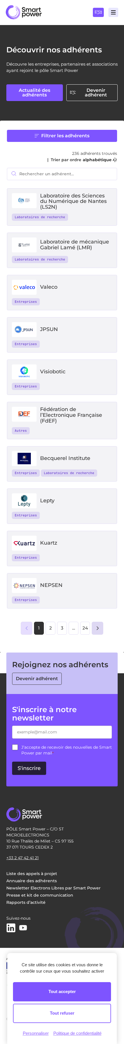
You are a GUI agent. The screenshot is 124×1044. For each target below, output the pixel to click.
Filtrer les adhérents (65, 135)
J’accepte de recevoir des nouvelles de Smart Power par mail (66, 750)
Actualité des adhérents (34, 93)
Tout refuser (62, 1013)
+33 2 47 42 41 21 (22, 857)
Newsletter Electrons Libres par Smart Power (53, 888)
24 (85, 628)
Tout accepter (62, 991)
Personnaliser (36, 1033)
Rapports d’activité (26, 902)
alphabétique (97, 159)
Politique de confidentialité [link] (77, 1033)
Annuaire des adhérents (31, 880)
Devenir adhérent (96, 93)
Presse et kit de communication (39, 895)
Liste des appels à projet (31, 873)
